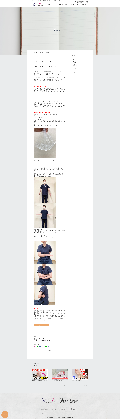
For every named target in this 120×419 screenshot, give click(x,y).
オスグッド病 (75, 62)
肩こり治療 (74, 61)
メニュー (55, 4)
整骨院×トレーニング (64, 409)
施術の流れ (43, 412)
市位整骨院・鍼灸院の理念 (45, 409)
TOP (45, 4)
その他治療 (74, 68)
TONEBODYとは (54, 408)
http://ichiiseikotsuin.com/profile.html (46, 340)
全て (73, 58)
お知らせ (62, 412)
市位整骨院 (61, 4)
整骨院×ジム (50, 4)
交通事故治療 (75, 65)
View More (45, 386)
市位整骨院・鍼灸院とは (45, 408)
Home (34, 52)
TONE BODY (67, 4)
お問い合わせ (84, 4)
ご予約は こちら (5, 415)
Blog (37, 52)
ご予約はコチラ (41, 325)
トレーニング (75, 67)
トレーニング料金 (54, 412)
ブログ (72, 4)
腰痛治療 (74, 59)
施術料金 (43, 413)
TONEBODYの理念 (54, 409)
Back (50, 350)
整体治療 (74, 64)
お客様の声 (62, 413)
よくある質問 (78, 4)
